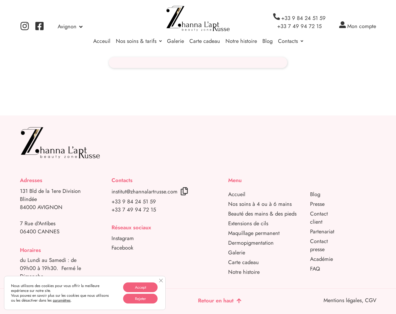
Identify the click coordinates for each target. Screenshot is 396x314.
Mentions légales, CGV (350, 300)
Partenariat (322, 232)
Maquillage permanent (254, 233)
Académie (321, 259)
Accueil (236, 194)
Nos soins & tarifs (136, 41)
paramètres (62, 300)
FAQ (315, 269)
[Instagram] (24, 26)
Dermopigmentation (251, 243)
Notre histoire (241, 41)
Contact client (319, 218)
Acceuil (101, 41)
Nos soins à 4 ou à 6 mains (260, 204)
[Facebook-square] (39, 26)
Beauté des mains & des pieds (262, 214)
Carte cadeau (204, 41)
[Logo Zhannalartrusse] (198, 18)
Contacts (288, 41)
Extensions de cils (248, 223)
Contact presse (319, 245)
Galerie (175, 41)
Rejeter (140, 298)
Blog (267, 41)
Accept (140, 287)
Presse (317, 204)
